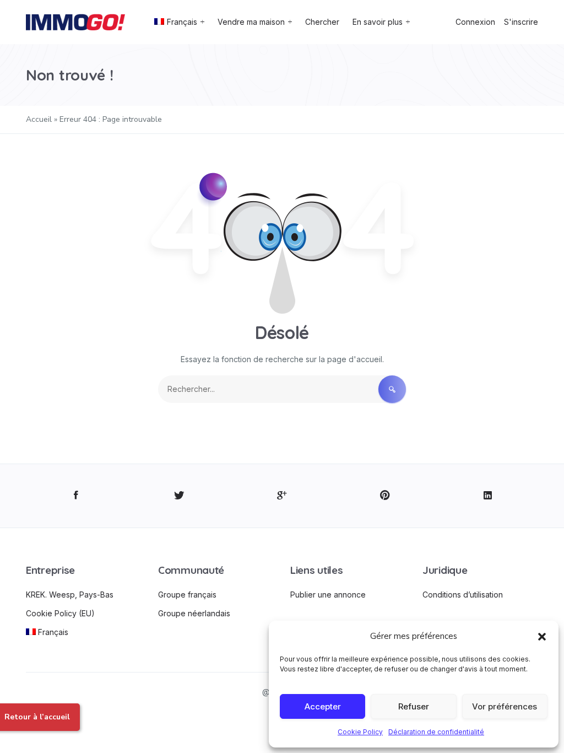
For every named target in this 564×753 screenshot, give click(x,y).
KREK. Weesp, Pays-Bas (69, 594)
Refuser (413, 706)
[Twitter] (179, 495)
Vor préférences (504, 706)
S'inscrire (521, 21)
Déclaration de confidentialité (436, 732)
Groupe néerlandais (194, 613)
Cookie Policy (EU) (60, 613)
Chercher (322, 21)
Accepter (323, 706)
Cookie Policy (360, 732)
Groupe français (187, 594)
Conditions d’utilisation (462, 594)
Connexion (475, 21)
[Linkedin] (487, 495)
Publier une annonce (328, 594)
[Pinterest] (384, 495)
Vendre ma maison (251, 21)
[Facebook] (76, 495)
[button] (541, 636)
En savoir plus (377, 21)
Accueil (39, 119)
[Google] (282, 495)
